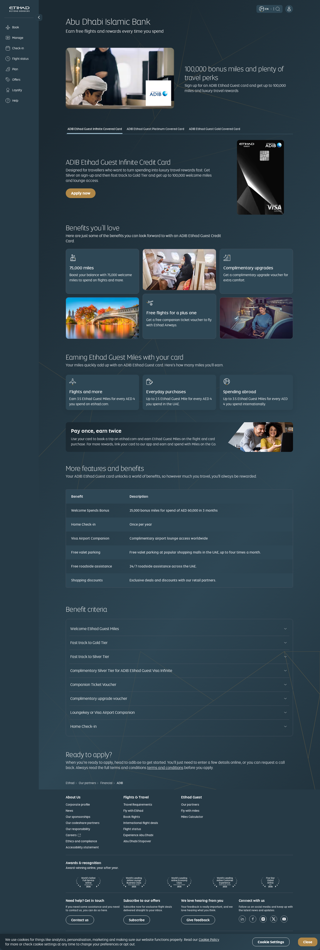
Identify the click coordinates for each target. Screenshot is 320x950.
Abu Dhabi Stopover (137, 841)
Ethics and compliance (81, 841)
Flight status (132, 829)
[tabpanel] (179, 363)
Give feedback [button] (198, 920)
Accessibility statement (82, 847)
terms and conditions (165, 767)
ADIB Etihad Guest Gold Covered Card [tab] (214, 129)
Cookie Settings (271, 942)
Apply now (83, 193)
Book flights (131, 817)
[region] (160, 942)
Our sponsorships (78, 817)
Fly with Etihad (133, 811)
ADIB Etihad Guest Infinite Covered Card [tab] (94, 129)
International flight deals (140, 823)
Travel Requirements (137, 804)
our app (146, 444)
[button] (39, 17)
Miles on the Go (204, 444)
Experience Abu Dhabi (138, 835)
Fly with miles (190, 811)
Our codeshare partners (82, 823)
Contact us (80, 920)
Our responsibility (78, 829)
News (69, 811)
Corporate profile (78, 804)
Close (307, 942)
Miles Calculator (192, 817)
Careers (71, 835)
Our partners (190, 804)
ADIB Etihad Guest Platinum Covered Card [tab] (155, 129)
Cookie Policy (209, 939)
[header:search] (278, 8)
